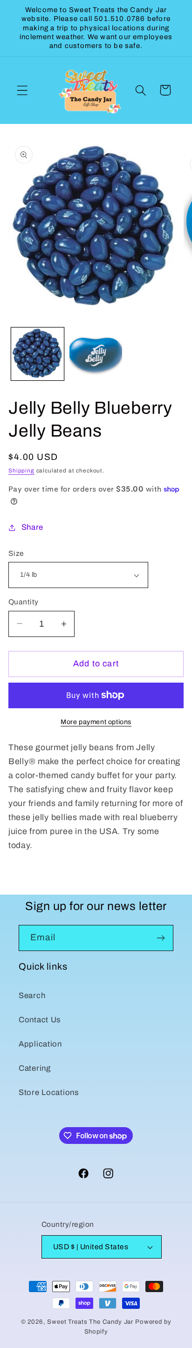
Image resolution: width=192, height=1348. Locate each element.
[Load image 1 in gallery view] (37, 354)
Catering (35, 1068)
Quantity (23, 602)
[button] (22, 90)
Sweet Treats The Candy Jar (90, 1321)
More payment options (96, 721)
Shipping (21, 470)
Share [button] (32, 527)
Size (16, 553)
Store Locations (49, 1092)
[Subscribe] (160, 938)
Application (40, 1044)
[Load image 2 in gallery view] (95, 354)
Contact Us (40, 1019)
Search (32, 995)
